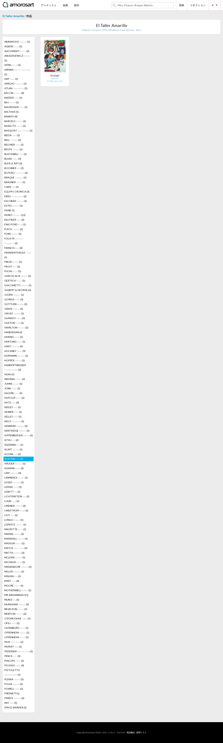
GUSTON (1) (14, 322)
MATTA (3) (14, 552)
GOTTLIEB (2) (15, 304)
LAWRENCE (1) (16, 477)
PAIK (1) (13, 641)
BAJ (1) (11, 102)
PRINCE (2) (14, 698)
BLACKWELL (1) (15, 153)
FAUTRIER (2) (14, 219)
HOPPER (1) (14, 360)
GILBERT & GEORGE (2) (17, 289)
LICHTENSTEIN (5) (16, 496)
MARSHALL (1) (16, 538)
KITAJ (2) (11, 440)
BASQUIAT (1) (18, 130)
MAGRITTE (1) (15, 529)
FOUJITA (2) (13, 241)
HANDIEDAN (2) (13, 332)
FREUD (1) (13, 261)
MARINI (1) (14, 533)
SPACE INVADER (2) (15, 707)
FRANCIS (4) (13, 247)
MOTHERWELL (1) (17, 590)
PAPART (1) (13, 646)
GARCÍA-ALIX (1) (17, 275)
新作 (76, 5)
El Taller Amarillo (13, 16)
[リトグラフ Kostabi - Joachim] (55, 57)
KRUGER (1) (14, 463)
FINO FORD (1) (15, 224)
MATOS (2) (15, 548)
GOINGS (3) (13, 299)
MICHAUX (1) (14, 562)
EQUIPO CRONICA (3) (16, 191)
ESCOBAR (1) (15, 200)
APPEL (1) (12, 64)
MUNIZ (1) (11, 599)
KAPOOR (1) (14, 397)
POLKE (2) (13, 683)
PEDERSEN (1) (18, 651)
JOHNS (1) (13, 383)
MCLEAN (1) (14, 557)
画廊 (65, 5)
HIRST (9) (13, 346)
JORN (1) (12, 388)
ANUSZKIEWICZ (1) (17, 58)
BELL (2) (12, 139)
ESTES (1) (13, 205)
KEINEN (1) (13, 411)
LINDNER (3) (15, 505)
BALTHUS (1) (11, 111)
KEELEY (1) (12, 407)
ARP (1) (11, 78)
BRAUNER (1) (14, 182)
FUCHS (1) (12, 271)
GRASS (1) (13, 308)
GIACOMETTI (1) (17, 285)
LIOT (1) (11, 515)
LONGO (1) (13, 519)
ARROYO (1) (15, 83)
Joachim (55, 78)
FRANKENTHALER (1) (17, 255)
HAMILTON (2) (16, 327)
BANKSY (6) (10, 116)
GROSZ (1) (14, 313)
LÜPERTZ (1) (15, 524)
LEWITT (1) (12, 491)
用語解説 (130, 732)
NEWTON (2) (15, 613)
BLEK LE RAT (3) (13, 163)
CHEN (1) (11, 186)
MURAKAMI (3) (16, 604)
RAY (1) (10, 702)
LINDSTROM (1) (16, 510)
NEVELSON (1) (15, 609)
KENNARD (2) (16, 425)
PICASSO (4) (14, 665)
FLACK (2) (13, 229)
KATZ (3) (11, 402)
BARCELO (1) (15, 121)
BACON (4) (14, 92)
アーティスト (49, 5)
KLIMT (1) (13, 449)
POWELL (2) (13, 688)
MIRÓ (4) (11, 580)
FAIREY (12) (14, 215)
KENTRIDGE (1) (16, 430)
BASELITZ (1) (15, 125)
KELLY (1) (14, 421)
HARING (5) (13, 336)
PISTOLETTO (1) (12, 672)
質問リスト (141, 732)
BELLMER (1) (14, 144)
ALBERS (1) (13, 46)
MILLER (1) (14, 571)
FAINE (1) (9, 210)
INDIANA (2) (14, 378)
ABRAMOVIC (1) (17, 41)
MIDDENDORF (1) (18, 566)
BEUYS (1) (13, 149)
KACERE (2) (13, 393)
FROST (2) (12, 266)
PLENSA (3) (14, 679)
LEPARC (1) (13, 486)
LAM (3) (12, 472)
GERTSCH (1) (14, 280)
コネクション (198, 5)
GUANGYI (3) (14, 318)
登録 (181, 5)
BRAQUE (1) (15, 177)
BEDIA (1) (12, 135)
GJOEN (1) (14, 294)
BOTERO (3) (16, 172)
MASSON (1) (14, 543)
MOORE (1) (13, 585)
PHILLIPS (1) (14, 660)
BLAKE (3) (12, 158)
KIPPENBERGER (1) (18, 435)
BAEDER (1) (13, 97)
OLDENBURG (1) (16, 627)
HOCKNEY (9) (14, 351)
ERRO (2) (15, 196)
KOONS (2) (12, 454)
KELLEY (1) (12, 416)
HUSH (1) (9, 374)
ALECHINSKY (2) (16, 51)
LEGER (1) (14, 482)
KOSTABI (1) (13, 458)
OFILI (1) (12, 623)
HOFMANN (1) (16, 355)
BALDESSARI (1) (15, 107)
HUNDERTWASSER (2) (15, 367)
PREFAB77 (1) (11, 693)
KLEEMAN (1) (13, 444)
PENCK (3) (12, 655)
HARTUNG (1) (14, 341)
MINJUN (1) (12, 576)
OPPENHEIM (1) (16, 632)
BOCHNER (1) (14, 168)
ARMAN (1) (17, 72)
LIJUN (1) (11, 501)
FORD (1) (12, 233)
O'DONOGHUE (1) (17, 618)
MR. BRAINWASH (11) (16, 594)
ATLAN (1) (15, 88)
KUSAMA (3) (14, 468)
